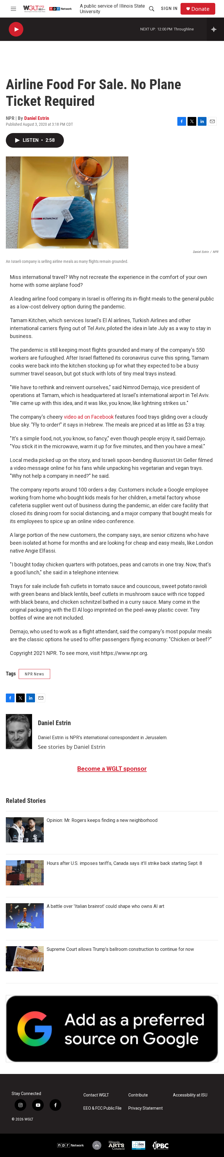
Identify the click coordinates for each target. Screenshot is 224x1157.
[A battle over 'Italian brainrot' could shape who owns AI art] (25, 915)
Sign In (169, 8)
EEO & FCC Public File (102, 1108)
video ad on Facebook (89, 417)
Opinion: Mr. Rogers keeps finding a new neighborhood (102, 820)
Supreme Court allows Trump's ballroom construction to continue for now (120, 949)
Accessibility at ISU (190, 1095)
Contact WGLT (96, 1095)
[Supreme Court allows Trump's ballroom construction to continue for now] (25, 958)
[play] (16, 29)
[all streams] (215, 29)
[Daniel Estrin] (19, 731)
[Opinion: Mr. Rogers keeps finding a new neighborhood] (25, 829)
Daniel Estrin (36, 118)
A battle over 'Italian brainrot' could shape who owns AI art (105, 906)
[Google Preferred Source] (112, 1028)
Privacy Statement (145, 1108)
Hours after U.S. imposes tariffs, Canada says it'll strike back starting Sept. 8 (124, 863)
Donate (200, 9)
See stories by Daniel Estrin (71, 746)
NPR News (34, 674)
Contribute (138, 1095)
